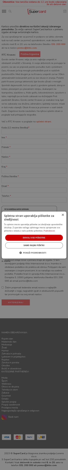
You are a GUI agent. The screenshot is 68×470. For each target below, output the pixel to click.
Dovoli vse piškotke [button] (34, 237)
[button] (34, 253)
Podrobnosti (49, 230)
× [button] (63, 215)
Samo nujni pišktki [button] (34, 245)
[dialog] (34, 235)
